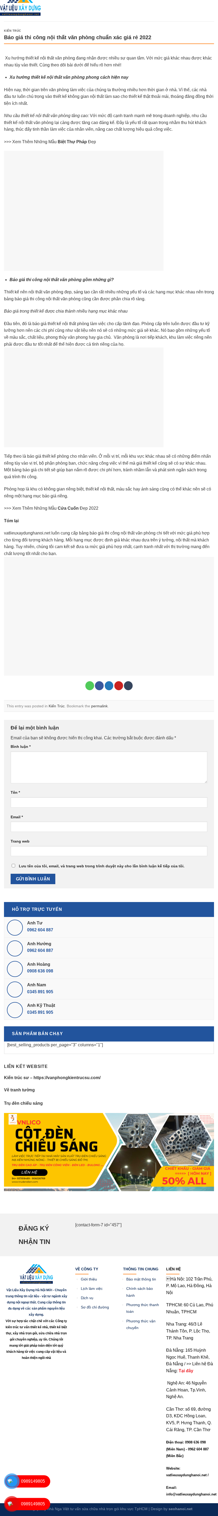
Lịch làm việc (92, 1289)
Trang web (20, 841)
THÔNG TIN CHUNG (140, 1269)
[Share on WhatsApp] (89, 685)
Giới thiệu (89, 1279)
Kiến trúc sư (16, 1077)
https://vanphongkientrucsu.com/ (66, 1077)
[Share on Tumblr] (128, 685)
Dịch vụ (87, 1298)
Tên (15, 792)
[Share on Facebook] (99, 685)
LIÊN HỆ (173, 1269)
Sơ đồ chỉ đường (95, 1307)
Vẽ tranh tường (19, 1090)
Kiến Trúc (12, 30)
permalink (99, 706)
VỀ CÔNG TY (86, 1269)
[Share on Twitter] (109, 685)
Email (17, 817)
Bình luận (21, 746)
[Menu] (59, 8)
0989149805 (33, 1481)
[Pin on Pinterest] (118, 685)
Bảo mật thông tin (141, 1279)
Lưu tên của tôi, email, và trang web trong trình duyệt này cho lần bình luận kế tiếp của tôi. (102, 866)
